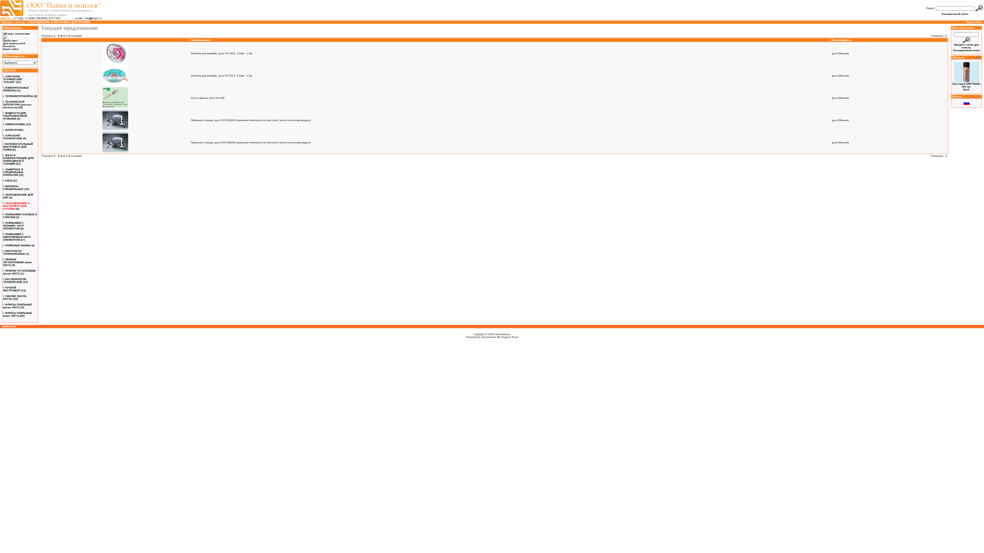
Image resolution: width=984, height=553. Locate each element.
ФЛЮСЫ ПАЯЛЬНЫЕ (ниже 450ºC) (17, 314)
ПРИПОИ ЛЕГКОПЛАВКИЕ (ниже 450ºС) (17, 262)
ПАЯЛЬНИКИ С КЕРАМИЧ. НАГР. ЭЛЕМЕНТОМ (13, 225)
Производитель (842, 40)
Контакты (9, 46)
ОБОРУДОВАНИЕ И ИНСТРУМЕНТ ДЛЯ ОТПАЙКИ (59, 22)
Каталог (20, 22)
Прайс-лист (10, 40)
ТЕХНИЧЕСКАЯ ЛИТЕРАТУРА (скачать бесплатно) (17, 104)
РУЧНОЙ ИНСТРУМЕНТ (11, 289)
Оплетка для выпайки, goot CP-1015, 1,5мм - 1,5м (221, 53)
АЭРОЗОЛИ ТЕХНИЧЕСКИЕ (12, 137)
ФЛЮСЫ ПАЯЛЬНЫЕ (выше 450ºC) (17, 306)
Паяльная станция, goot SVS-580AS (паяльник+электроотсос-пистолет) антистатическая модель (251, 142)
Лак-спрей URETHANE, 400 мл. (966, 85)
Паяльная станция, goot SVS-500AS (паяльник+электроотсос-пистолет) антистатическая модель (251, 120)
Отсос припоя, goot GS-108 (207, 98)
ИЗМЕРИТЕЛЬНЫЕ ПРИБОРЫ (16, 89)
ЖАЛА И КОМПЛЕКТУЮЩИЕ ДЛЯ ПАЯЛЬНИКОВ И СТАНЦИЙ (18, 159)
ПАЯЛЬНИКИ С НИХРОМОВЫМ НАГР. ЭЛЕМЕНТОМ (17, 237)
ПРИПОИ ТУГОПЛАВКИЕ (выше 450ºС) (19, 272)
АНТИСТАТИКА (14, 130)
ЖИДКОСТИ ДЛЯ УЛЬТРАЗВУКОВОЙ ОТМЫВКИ (15, 116)
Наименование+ (201, 40)
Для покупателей (14, 43)
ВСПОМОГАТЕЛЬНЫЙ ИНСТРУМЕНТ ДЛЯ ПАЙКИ (18, 147)
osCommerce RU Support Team (499, 337)
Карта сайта (11, 49)
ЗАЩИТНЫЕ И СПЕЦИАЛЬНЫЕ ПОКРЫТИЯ (13, 172)
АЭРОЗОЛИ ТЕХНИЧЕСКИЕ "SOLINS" (12, 79)
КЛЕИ (8, 180)
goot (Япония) (840, 53)
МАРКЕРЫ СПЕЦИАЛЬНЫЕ (13, 187)
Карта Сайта (974, 22)
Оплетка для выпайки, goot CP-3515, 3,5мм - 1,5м (221, 75)
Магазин (7, 22)
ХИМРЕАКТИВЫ (15, 124)
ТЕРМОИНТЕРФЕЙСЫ (19, 96)
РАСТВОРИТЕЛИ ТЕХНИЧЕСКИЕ (14, 280)
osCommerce (502, 334)
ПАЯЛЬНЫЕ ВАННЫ (18, 245)
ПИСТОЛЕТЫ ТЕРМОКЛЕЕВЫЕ (14, 252)
